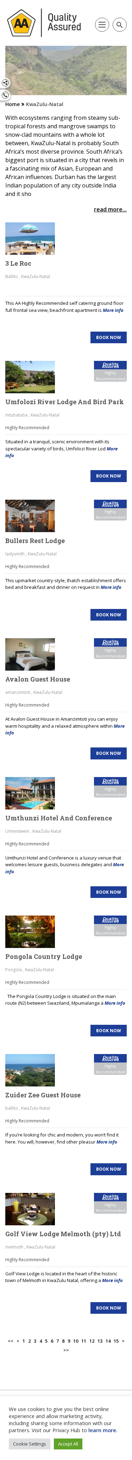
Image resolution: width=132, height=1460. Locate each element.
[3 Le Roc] (34, 238)
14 (108, 1341)
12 (91, 1341)
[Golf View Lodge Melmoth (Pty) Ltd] (34, 1209)
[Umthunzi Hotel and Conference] (34, 793)
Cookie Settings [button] (29, 1444)
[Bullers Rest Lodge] (34, 516)
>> (66, 1350)
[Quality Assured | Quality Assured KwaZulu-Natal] (44, 23)
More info (113, 310)
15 (116, 1341)
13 (100, 1341)
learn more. (103, 1430)
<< (10, 1341)
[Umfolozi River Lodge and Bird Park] (34, 377)
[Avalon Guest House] (34, 654)
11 (83, 1341)
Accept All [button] (68, 1444)
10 (75, 1341)
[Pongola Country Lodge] (34, 932)
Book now (108, 337)
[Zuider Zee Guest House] (34, 1070)
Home (12, 104)
